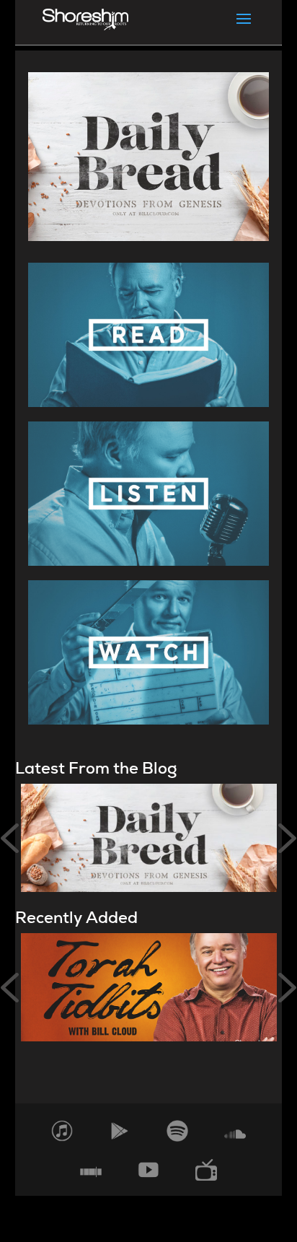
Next (287, 838)
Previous (10, 838)
